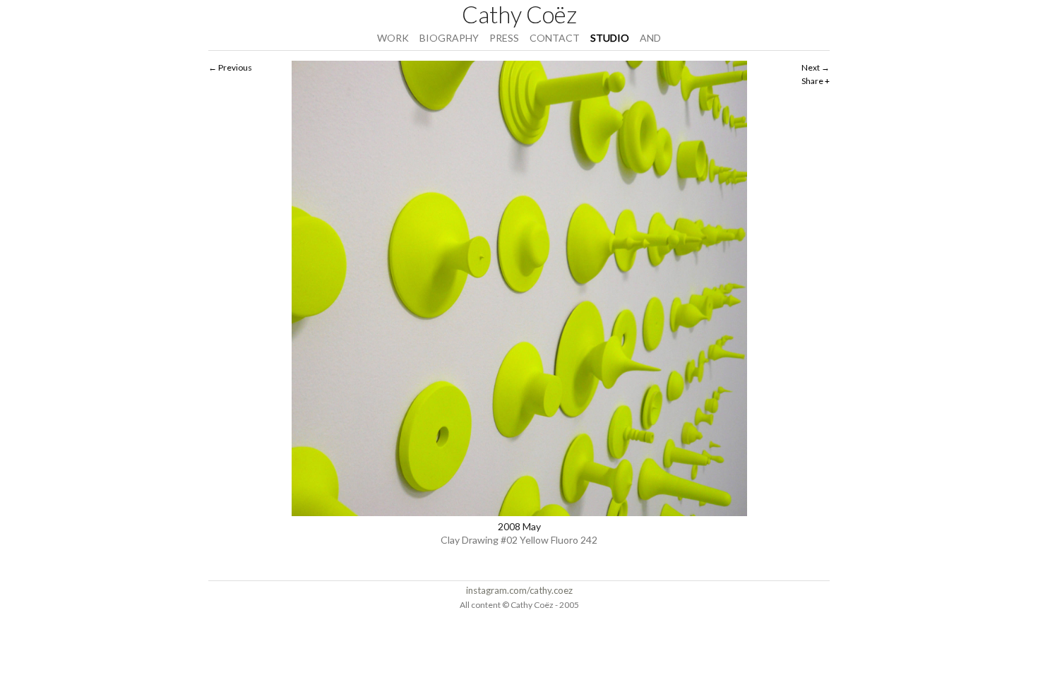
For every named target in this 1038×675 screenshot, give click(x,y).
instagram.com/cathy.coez (519, 590)
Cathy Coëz (519, 14)
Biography (449, 38)
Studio (609, 38)
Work (393, 38)
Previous (235, 67)
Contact (555, 38)
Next (810, 67)
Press (504, 38)
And (650, 38)
